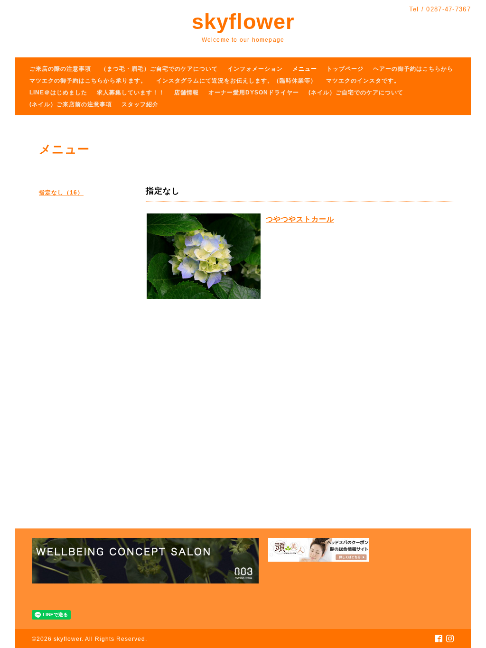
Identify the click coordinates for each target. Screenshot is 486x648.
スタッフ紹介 (140, 104)
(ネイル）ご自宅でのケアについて (355, 92)
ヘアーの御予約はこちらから (413, 68)
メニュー (304, 68)
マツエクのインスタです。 (363, 80)
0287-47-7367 (448, 9)
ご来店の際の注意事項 (60, 68)
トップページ (345, 68)
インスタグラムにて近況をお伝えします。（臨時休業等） (236, 80)
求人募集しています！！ (131, 92)
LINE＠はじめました (58, 92)
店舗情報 (186, 92)
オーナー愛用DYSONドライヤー (253, 92)
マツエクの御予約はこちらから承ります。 (88, 80)
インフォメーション (255, 68)
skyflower (243, 21)
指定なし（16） (61, 192)
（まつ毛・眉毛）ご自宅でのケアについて (159, 68)
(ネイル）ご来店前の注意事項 (70, 104)
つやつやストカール (300, 219)
